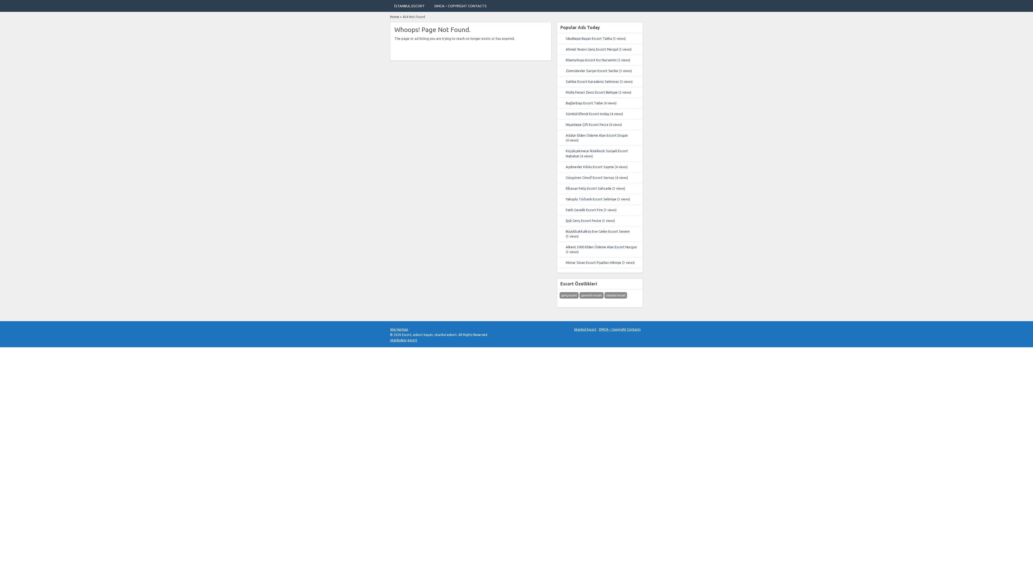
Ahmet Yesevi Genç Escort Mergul (592, 49)
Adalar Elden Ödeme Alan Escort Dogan (597, 135)
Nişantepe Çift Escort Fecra (587, 124)
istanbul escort (615, 295)
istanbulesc (398, 340)
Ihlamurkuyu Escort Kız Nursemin (591, 60)
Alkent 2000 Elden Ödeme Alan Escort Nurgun (601, 247)
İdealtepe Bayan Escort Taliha (589, 38)
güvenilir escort (591, 295)
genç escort (569, 295)
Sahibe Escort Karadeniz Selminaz (592, 81)
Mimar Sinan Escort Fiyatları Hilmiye (593, 262)
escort (412, 340)
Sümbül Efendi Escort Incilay (587, 114)
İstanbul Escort (409, 6)
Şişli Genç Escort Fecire (583, 220)
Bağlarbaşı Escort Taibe (584, 103)
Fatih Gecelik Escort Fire (584, 210)
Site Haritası (399, 329)
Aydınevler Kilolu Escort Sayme (590, 167)
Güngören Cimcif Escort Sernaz (590, 177)
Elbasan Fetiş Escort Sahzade (588, 188)
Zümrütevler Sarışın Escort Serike (592, 71)
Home (394, 17)
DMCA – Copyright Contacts (460, 6)
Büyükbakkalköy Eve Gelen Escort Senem (598, 231)
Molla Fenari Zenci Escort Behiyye (592, 92)
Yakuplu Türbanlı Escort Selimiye (591, 199)
